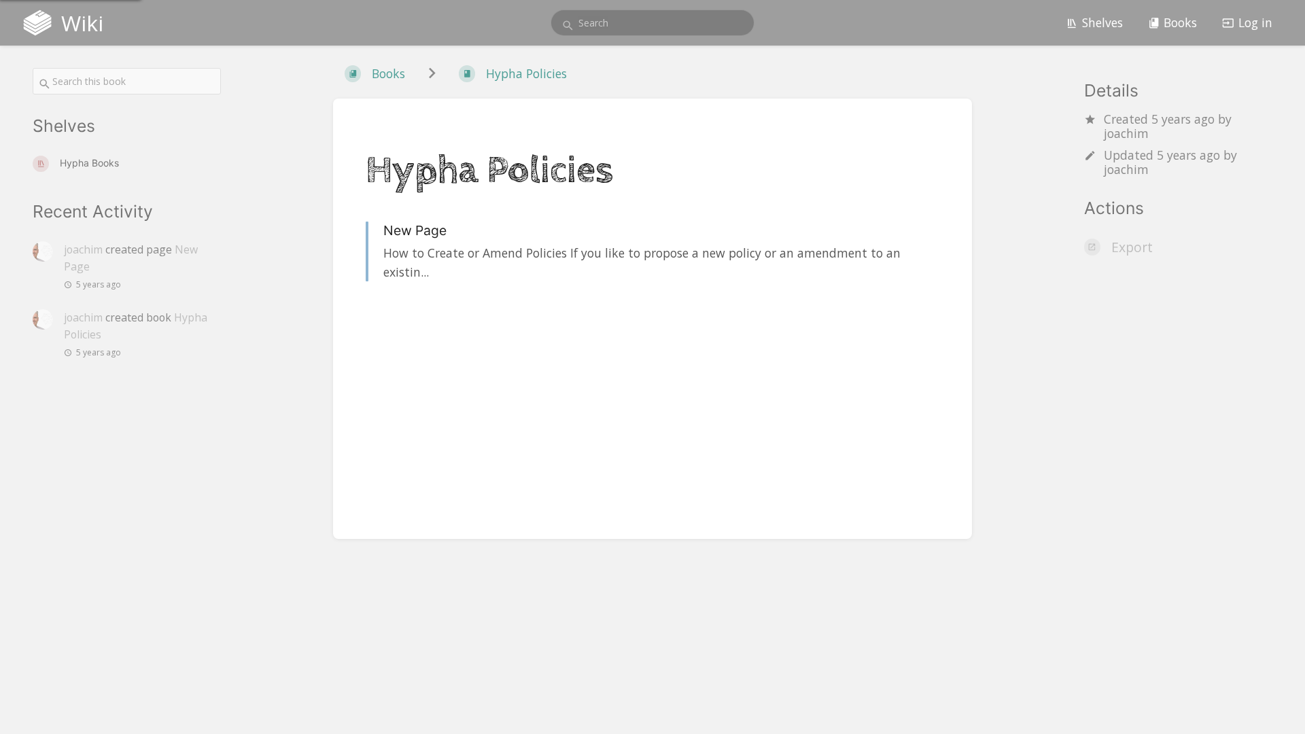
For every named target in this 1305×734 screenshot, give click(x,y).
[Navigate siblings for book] (432, 73)
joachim (1126, 133)
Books (1180, 22)
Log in (1255, 22)
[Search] (567, 25)
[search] (652, 23)
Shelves (1102, 22)
